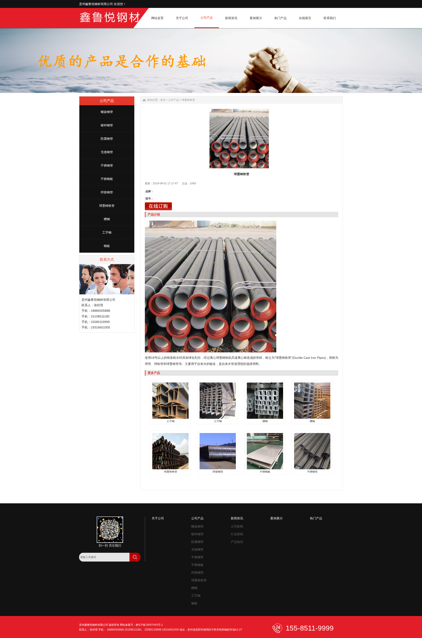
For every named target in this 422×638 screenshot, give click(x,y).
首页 (163, 100)
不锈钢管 (107, 165)
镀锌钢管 (107, 125)
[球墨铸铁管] (239, 138)
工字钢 (106, 232)
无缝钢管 (107, 152)
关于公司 (158, 518)
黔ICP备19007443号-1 (149, 624)
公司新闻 (237, 526)
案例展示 (276, 518)
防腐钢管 (107, 138)
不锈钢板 (107, 179)
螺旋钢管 (107, 112)
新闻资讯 (237, 518)
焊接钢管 (107, 192)
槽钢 (107, 219)
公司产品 (173, 100)
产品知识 (237, 542)
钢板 (107, 246)
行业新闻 (237, 534)
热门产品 (316, 518)
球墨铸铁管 (107, 205)
